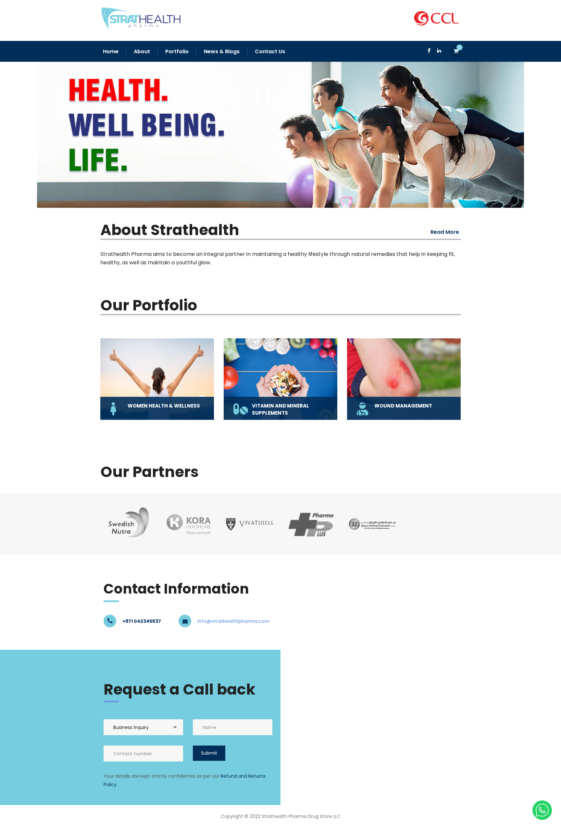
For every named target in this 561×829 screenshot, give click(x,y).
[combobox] (143, 727)
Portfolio (177, 51)
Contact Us (270, 51)
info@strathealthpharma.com (233, 621)
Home (110, 51)
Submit (209, 753)
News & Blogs (222, 51)
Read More (444, 232)
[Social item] (429, 51)
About (142, 51)
